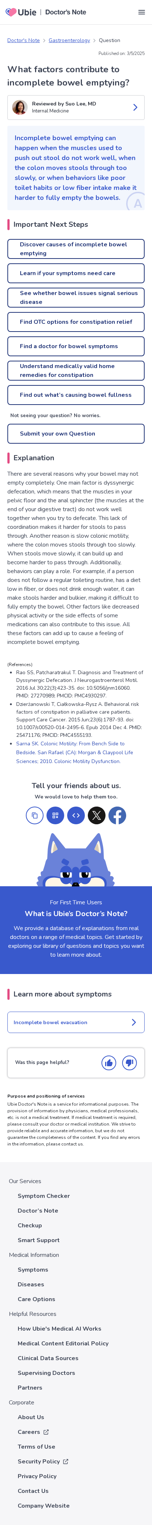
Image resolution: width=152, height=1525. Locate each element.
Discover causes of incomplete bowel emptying (73, 248)
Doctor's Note (23, 40)
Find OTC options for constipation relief (76, 322)
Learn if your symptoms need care (67, 273)
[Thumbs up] (108, 1063)
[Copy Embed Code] (76, 815)
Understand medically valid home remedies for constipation (67, 370)
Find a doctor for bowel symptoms (69, 346)
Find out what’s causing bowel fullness (76, 395)
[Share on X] (97, 815)
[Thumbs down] (129, 1063)
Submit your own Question (57, 434)
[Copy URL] (35, 815)
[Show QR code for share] (55, 815)
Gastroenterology (69, 40)
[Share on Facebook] (117, 815)
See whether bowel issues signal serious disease (79, 297)
